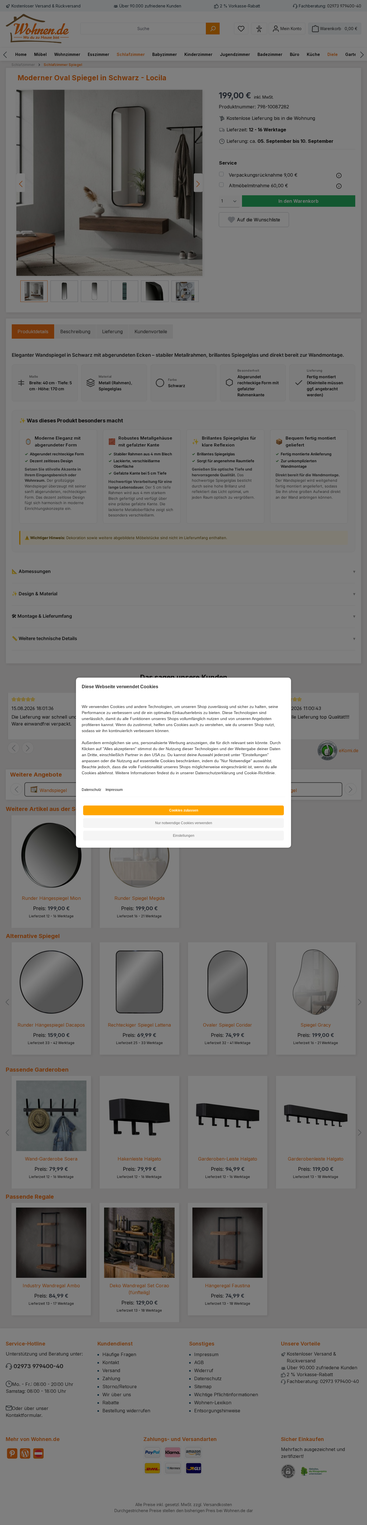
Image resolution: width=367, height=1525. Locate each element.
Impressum (114, 790)
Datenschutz (91, 790)
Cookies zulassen (183, 810)
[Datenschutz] (82, 779)
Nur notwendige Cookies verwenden (183, 823)
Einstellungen (183, 836)
